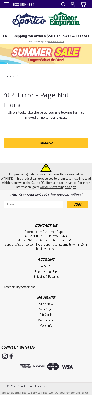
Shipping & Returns (46, 277)
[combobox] (46, 130)
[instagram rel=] (5, 356)
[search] (63, 4)
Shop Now (46, 304)
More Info (46, 326)
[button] (46, 54)
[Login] (72, 4)
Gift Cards (46, 315)
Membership (46, 320)
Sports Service (31, 393)
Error (20, 76)
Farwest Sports (10, 393)
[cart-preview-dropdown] (82, 4)
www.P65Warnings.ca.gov (58, 187)
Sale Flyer (46, 309)
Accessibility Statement (19, 287)
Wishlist (46, 266)
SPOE (85, 393)
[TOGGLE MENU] (6, 4)
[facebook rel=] (11, 356)
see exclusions (56, 41)
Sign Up (52, 271)
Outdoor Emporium (67, 393)
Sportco (48, 393)
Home (7, 76)
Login (38, 271)
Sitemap (42, 386)
